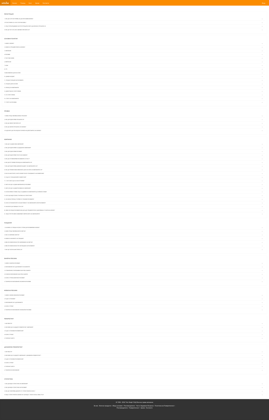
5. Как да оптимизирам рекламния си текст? (17, 158)
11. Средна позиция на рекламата (13, 80)
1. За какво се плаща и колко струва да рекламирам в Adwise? (22, 227)
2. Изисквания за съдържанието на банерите (17, 266)
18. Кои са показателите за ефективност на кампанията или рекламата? (25, 203)
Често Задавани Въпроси (145, 406)
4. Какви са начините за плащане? (14, 238)
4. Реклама (7, 54)
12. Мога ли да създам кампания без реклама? (17, 184)
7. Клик (6, 65)
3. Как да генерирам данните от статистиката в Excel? (19, 391)
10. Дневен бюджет (9, 76)
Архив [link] (37, 3)
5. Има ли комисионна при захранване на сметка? (18, 242)
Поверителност (134, 408)
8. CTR (5, 69)
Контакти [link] (46, 3)
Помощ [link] (22, 3)
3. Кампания (7, 50)
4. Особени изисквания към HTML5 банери (16, 274)
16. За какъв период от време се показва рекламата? (19, 199)
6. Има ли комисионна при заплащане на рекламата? (19, 245)
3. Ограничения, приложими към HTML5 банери (17, 270)
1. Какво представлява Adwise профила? (15, 115)
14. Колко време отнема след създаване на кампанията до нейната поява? (25, 192)
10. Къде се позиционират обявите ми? (15, 177)
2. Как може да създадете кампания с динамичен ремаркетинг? (22, 355)
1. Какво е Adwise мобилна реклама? (14, 295)
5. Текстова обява (9, 58)
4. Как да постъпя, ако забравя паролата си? (17, 29)
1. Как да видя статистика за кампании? (16, 383)
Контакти (149, 408)
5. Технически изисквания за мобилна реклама (17, 309)
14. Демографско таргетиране (12, 91)
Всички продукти (105, 406)
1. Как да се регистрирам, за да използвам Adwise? (18, 18)
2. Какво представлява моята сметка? (15, 231)
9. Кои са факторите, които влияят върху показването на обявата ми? (24, 173)
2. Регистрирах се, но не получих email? (15, 22)
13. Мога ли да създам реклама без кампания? (17, 188)
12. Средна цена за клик (11, 83)
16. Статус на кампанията (11, 98)
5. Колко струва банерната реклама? (14, 278)
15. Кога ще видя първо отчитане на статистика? (18, 195)
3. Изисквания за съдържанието (13, 302)
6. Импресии (7, 61)
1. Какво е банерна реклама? (12, 263)
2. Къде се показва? (9, 298)
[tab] (134, 19)
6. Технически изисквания (11, 370)
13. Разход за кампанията (11, 87)
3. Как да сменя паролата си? (12, 123)
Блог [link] (30, 3)
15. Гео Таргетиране (9, 94)
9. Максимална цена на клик (12, 72)
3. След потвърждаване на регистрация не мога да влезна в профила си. (25, 26)
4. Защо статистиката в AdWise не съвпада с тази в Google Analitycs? (24, 394)
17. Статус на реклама (10, 102)
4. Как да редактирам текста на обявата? (16, 155)
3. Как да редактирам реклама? (13, 151)
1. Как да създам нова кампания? (14, 144)
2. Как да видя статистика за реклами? (15, 387)
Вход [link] (263, 3)
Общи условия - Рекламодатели (123, 406)
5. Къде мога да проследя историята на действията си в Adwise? (22, 130)
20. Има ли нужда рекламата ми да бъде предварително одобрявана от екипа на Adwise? (29, 210)
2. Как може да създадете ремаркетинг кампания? (18, 327)
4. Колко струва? (9, 306)
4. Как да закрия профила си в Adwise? (15, 126)
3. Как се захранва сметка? (11, 234)
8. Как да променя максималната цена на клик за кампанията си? (23, 169)
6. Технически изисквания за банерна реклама (17, 281)
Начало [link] (14, 3)
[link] (5, 3)
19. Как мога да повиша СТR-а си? (13, 206)
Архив (143, 408)
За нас (96, 406)
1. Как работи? (8, 323)
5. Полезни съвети (9, 338)
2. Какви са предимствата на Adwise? (14, 47)
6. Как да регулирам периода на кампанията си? (18, 162)
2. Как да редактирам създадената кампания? (17, 147)
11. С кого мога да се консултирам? (14, 180)
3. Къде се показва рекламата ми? (14, 330)
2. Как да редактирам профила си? (14, 119)
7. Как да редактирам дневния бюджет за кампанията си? (21, 166)
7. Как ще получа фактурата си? (13, 249)
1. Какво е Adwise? (9, 43)
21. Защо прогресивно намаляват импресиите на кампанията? (22, 214)
